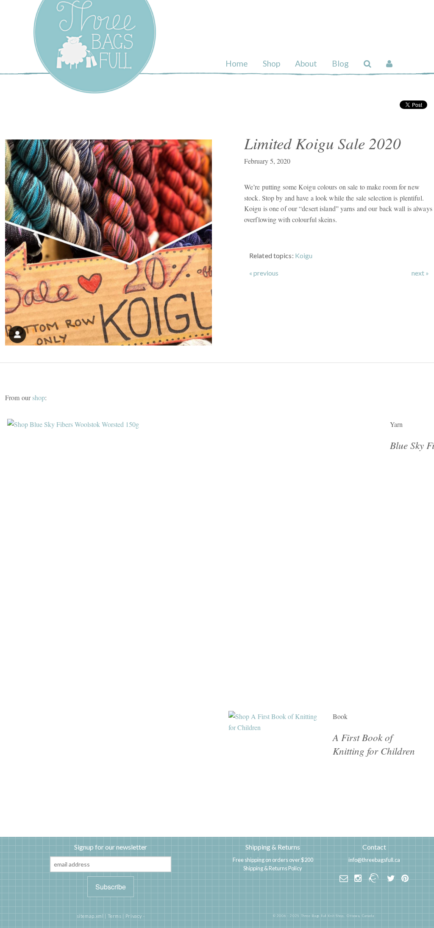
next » (420, 273)
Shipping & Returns (272, 847)
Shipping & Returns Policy (272, 868)
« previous (263, 273)
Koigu (304, 255)
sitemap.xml (90, 916)
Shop (271, 63)
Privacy (133, 916)
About (306, 63)
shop (38, 397)
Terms (115, 916)
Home (236, 63)
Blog (340, 63)
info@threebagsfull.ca (374, 859)
